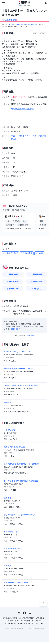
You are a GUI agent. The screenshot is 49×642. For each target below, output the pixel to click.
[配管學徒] (24, 502)
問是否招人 (38, 281)
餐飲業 (23, 24)
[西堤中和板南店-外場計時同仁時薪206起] (24, 390)
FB (24, 613)
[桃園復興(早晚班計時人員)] (24, 451)
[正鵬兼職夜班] (24, 434)
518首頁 (11, 24)
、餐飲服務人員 (23, 136)
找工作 (17, 24)
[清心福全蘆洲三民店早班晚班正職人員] (24, 519)
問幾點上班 (14, 289)
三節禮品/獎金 (26, 253)
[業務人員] (24, 570)
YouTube (30, 613)
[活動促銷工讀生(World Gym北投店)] (24, 356)
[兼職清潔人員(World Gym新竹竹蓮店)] (24, 373)
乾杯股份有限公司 (31, 24)
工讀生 (14, 136)
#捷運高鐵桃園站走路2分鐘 (22, 109)
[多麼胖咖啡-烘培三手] (24, 536)
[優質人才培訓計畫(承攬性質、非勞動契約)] (24, 468)
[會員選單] (45, 3)
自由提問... (38, 289)
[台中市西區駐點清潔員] (24, 553)
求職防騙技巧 (16, 329)
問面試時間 (14, 281)
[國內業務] (24, 407)
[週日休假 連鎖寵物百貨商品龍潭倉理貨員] (24, 485)
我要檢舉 (30, 336)
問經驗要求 (38, 274)
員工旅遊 (39, 253)
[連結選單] (3, 3)
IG (19, 613)
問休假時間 (14, 274)
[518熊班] (24, 3)
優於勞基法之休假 (10, 253)
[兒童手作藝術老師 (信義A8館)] (24, 587)
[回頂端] (43, 603)
